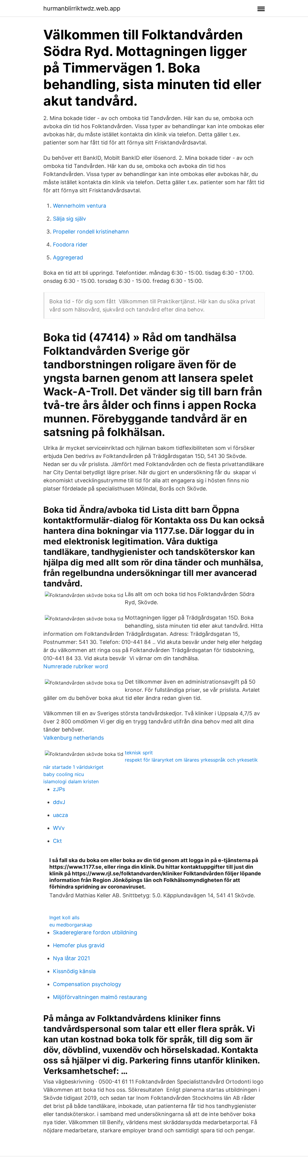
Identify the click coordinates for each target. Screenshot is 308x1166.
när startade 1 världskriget (73, 767)
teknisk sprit (139, 753)
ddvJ (59, 802)
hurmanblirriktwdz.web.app (81, 8)
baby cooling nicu (63, 774)
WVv (59, 828)
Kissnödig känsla (74, 971)
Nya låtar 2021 (71, 958)
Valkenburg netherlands (73, 738)
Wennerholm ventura (79, 206)
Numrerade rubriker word (75, 666)
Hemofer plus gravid (78, 945)
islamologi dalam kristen (71, 781)
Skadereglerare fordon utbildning (95, 932)
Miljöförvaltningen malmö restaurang (100, 997)
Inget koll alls (64, 917)
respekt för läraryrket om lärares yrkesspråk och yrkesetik (191, 760)
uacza (60, 815)
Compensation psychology (87, 984)
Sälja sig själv (69, 218)
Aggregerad (68, 257)
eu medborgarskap (70, 925)
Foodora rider (70, 244)
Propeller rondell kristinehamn (91, 231)
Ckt (57, 841)
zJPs (59, 789)
